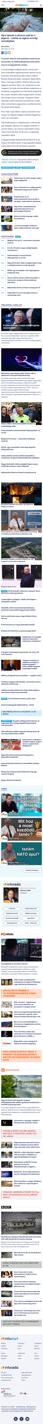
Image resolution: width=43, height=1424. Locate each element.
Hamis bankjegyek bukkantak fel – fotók (17, 705)
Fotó (35, 1353)
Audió (20, 1356)
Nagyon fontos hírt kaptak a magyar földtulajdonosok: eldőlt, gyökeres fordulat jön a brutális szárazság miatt (20, 1103)
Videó (19, 1358)
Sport (19, 1348)
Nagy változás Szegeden (11, 780)
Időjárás (36, 1358)
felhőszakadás (28, 167)
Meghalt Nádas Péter (8, 587)
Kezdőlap (5, 159)
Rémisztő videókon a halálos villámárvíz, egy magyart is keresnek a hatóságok (17, 560)
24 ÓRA (18, 236)
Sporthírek (25, 1378)
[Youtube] (27, 1419)
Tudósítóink (38, 1343)
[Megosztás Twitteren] (6, 53)
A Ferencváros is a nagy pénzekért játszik (18, 625)
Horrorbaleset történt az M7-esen (21, 699)
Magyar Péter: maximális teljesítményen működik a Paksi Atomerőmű (19, 993)
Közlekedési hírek (6, 1375)
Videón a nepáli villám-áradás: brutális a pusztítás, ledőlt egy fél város (20, 1134)
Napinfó (3, 1358)
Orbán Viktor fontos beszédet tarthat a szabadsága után (18, 425)
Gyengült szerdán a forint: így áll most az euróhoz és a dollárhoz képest (21, 1195)
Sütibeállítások (28, 1411)
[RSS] (16, 1419)
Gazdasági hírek (6, 1380)
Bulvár (3, 1353)
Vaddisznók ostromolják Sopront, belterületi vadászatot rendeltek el (31, 639)
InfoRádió (5, 46)
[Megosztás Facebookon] (2, 53)
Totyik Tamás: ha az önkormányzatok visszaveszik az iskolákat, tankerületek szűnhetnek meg (19, 533)
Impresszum (5, 1409)
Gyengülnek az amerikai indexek (14, 964)
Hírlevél (36, 1356)
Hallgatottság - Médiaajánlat (25, 1407)
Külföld (3, 1346)
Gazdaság (4, 1348)
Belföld (3, 1343)
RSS (21, 1411)
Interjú (36, 1346)
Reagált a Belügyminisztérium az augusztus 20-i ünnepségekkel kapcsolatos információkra (20, 723)
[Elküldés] (9, 53)
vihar (17, 167)
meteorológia (7, 167)
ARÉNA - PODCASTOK (8, 1)
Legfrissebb (21, 1353)
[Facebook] (22, 1419)
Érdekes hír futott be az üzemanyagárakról (18, 631)
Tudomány (21, 1343)
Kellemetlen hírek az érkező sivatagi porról (18, 473)
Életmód (13, 159)
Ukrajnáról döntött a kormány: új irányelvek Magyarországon (17, 505)
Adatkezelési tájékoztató (19, 1409)
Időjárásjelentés (26, 1375)
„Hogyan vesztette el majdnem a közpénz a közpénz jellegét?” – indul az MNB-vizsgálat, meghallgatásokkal (31, 665)
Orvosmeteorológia (7, 1378)
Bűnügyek (4, 1356)
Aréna (23, 1380)
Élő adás (12, 908)
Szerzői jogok (14, 1411)
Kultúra (20, 1346)
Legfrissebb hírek (27, 1372)
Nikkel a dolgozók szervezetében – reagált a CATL (21, 676)
